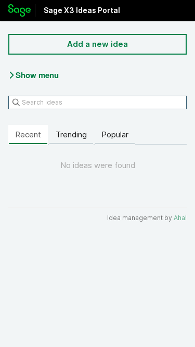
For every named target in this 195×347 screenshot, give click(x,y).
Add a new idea (97, 44)
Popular (114, 134)
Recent (28, 134)
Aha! (180, 218)
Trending (71, 134)
